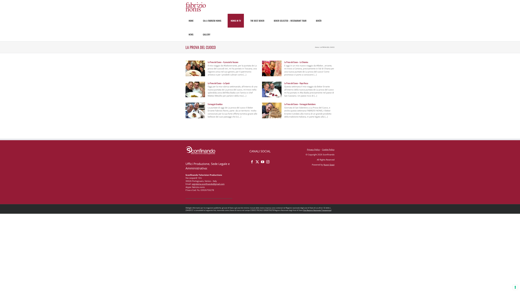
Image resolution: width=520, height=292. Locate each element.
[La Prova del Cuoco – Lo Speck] (195, 89)
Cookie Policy (328, 149)
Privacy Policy (313, 149)
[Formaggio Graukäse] (195, 110)
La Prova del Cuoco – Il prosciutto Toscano (223, 62)
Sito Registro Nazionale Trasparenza (317, 210)
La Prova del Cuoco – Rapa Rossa (296, 83)
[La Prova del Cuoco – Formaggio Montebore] (272, 110)
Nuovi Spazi (329, 164)
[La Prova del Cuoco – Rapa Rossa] (272, 89)
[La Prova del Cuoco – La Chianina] (272, 68)
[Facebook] (252, 161)
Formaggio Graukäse (215, 104)
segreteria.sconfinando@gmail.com (208, 184)
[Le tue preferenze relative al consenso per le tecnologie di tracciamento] (515, 287)
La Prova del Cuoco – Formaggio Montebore (300, 104)
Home (317, 47)
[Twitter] (257, 161)
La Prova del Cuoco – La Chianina (296, 62)
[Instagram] (267, 161)
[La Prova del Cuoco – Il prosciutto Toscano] (195, 68)
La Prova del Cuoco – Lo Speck (219, 83)
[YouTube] (262, 161)
